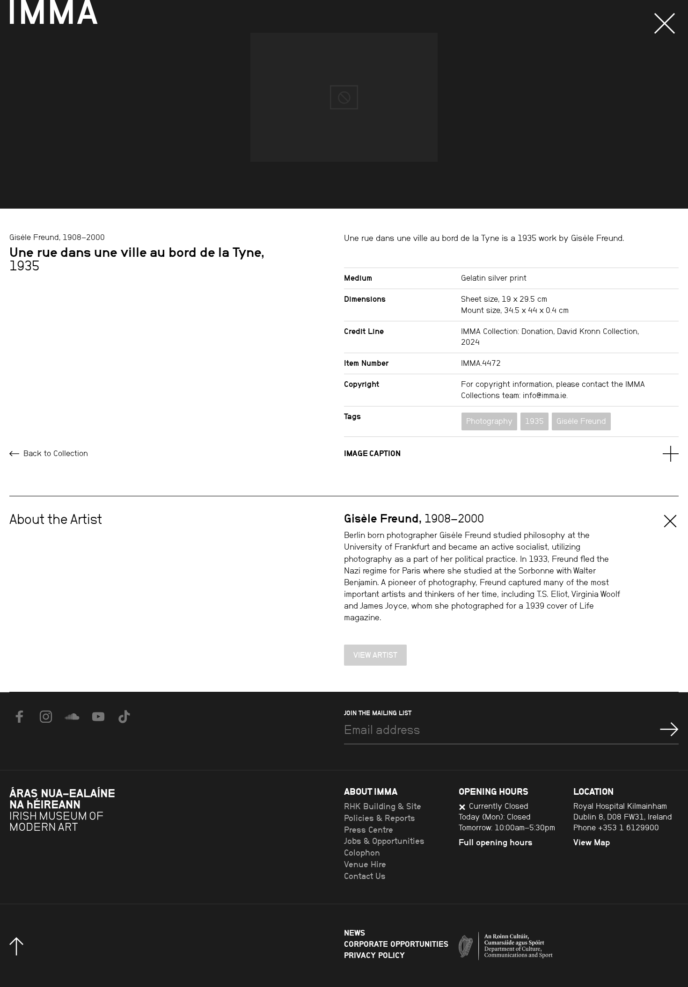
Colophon (362, 852)
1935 (534, 421)
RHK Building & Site (382, 806)
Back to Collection (54, 453)
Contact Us (365, 876)
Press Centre (368, 830)
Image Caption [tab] (372, 453)
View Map (591, 842)
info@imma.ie (544, 395)
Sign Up (669, 729)
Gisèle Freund (581, 421)
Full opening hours (496, 842)
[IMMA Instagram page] (46, 716)
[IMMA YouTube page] (98, 716)
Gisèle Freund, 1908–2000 (57, 237)
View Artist (375, 655)
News (354, 932)
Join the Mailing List (377, 713)
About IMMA (370, 791)
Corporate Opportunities (396, 944)
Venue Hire (365, 864)
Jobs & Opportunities (384, 841)
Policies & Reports (379, 818)
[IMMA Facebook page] (19, 716)
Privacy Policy (374, 955)
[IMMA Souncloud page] (72, 716)
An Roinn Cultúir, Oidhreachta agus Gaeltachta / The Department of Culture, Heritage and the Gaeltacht (540, 949)
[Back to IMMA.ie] (79, 833)
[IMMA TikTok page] (124, 716)
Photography (489, 421)
